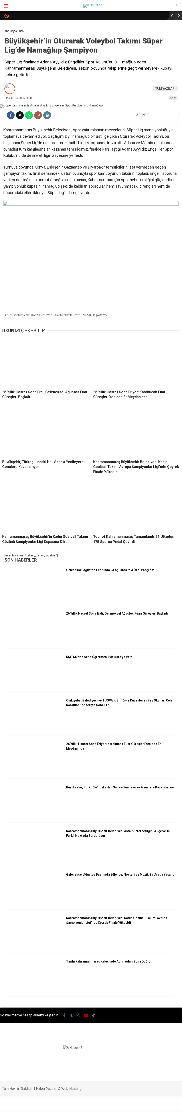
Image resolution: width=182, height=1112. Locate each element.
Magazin (14, 90)
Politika (13, 63)
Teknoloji (14, 108)
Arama (140, 21)
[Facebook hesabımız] (22, 1104)
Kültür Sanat (17, 162)
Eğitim (11, 153)
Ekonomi (13, 54)
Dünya (11, 72)
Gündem (13, 45)
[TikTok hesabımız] (105, 1104)
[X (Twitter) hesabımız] (42, 1104)
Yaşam (12, 144)
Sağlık (12, 99)
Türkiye (12, 117)
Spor (10, 81)
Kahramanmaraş (20, 36)
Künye (11, 180)
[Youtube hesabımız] (84, 1104)
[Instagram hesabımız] (63, 1104)
